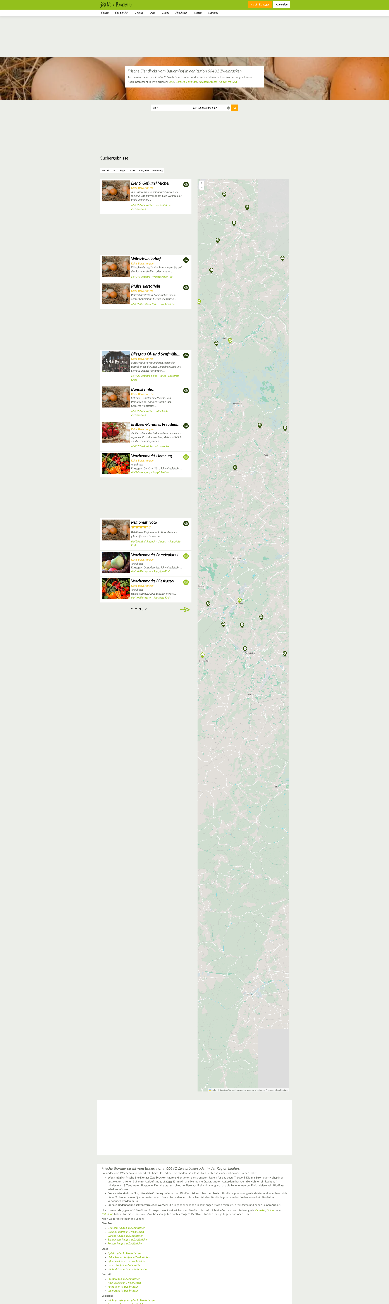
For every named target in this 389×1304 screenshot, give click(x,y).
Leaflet (213, 1090)
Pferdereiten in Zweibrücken (124, 1279)
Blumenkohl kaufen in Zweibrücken (128, 1239)
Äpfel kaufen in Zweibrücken (124, 1253)
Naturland (107, 1214)
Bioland (271, 1210)
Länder (132, 171)
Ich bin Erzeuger (260, 4)
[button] (245, 648)
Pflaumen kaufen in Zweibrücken (127, 1261)
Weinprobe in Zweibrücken (123, 1290)
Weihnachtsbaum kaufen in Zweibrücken (131, 1300)
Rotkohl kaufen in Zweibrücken (125, 1243)
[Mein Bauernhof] (121, 5)
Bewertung (157, 171)
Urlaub (165, 12)
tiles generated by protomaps (254, 1090)
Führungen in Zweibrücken (123, 1286)
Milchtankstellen (208, 82)
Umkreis (106, 171)
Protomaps (270, 1090)
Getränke (213, 12)
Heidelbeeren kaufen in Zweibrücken (129, 1257)
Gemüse (139, 12)
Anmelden (282, 4)
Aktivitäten (182, 12)
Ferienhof (191, 82)
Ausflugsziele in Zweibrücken (124, 1283)
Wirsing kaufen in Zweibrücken (125, 1236)
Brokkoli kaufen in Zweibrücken (126, 1232)
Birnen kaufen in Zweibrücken (125, 1265)
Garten (198, 12)
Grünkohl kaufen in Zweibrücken (126, 1228)
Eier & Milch (121, 12)
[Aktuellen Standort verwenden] (228, 108)
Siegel (122, 171)
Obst (152, 12)
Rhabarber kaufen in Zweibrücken (127, 1269)
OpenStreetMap (282, 1090)
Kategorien (144, 171)
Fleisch (105, 12)
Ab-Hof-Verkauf (228, 82)
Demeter (260, 1210)
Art (114, 171)
